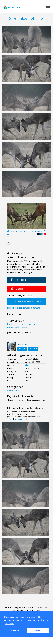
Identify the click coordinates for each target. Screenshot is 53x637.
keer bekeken (19, 231)
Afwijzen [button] (15, 630)
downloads (37, 231)
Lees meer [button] (9, 624)
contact (22, 607)
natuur (10, 326)
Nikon (27, 365)
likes (9, 234)
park (17, 326)
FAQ (10, 419)
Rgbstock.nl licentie (20, 396)
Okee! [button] (38, 630)
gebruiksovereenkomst (23, 610)
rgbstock (14, 7)
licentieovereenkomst (38, 607)
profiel (22, 348)
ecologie (22, 324)
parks (16, 390)
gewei (29, 324)
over (38, 610)
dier (15, 324)
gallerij (33, 348)
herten (36, 324)
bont (9, 324)
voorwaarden (20, 419)
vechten (24, 326)
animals (10, 390)
